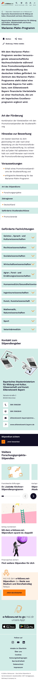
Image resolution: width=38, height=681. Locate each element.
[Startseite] (2, 11)
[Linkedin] (23, 642)
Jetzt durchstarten (14, 593)
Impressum (18, 667)
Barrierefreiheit (18, 661)
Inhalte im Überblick (18, 648)
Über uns (18, 651)
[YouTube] (18, 642)
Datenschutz (18, 664)
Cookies (18, 655)
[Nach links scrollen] (25, 496)
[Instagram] (13, 642)
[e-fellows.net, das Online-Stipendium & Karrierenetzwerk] (7, 4)
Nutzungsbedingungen (18, 658)
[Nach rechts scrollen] (33, 496)
